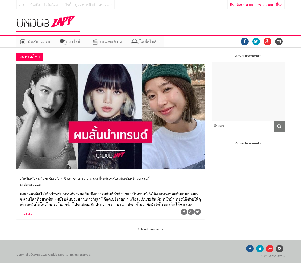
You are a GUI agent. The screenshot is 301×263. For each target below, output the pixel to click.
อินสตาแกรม (39, 41)
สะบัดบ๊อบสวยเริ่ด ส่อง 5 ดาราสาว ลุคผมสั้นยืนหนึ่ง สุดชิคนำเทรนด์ (85, 178)
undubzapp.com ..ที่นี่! (259, 5)
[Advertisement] (248, 91)
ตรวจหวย (105, 5)
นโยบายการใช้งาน (273, 256)
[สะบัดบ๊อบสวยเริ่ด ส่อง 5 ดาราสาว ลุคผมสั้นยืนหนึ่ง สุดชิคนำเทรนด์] (110, 67)
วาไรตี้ (66, 5)
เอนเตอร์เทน (111, 41)
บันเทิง (35, 5)
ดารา (22, 5)
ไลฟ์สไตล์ (51, 5)
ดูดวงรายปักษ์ (85, 5)
